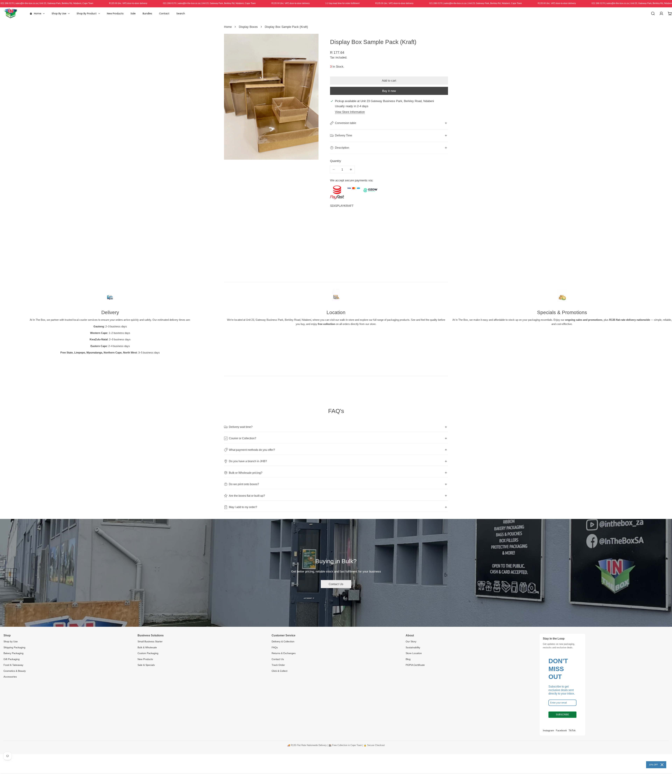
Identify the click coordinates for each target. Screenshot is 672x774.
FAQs (275, 647)
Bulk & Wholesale (147, 647)
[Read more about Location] (336, 297)
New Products (145, 659)
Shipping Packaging (14, 647)
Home (228, 26)
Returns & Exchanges (284, 653)
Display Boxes (248, 26)
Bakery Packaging (13, 653)
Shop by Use (11, 641)
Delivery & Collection (283, 641)
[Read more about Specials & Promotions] (562, 297)
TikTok (572, 730)
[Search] (653, 13)
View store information (350, 111)
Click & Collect (279, 670)
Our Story (411, 641)
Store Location (414, 653)
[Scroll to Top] (665, 755)
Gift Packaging (12, 659)
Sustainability (413, 647)
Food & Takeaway (13, 665)
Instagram (548, 730)
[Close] (662, 764)
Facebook (561, 730)
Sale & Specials (146, 665)
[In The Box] (10, 13)
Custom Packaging (148, 653)
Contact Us (336, 584)
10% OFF (653, 764)
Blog (408, 659)
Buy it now (389, 90)
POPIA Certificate (415, 665)
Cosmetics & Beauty (15, 670)
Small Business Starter (150, 641)
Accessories (10, 676)
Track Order (278, 665)
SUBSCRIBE (562, 714)
